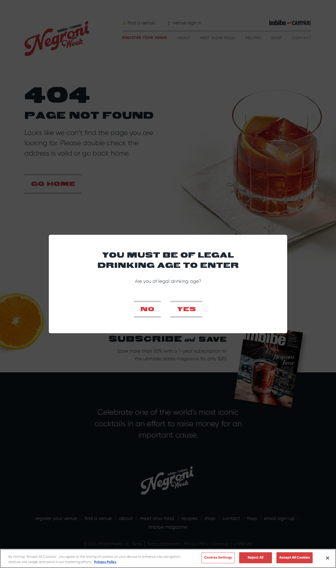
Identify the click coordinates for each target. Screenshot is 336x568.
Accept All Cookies (294, 557)
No (147, 309)
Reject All (255, 557)
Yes (186, 309)
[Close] (327, 558)
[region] (168, 558)
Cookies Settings (218, 557)
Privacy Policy (105, 562)
